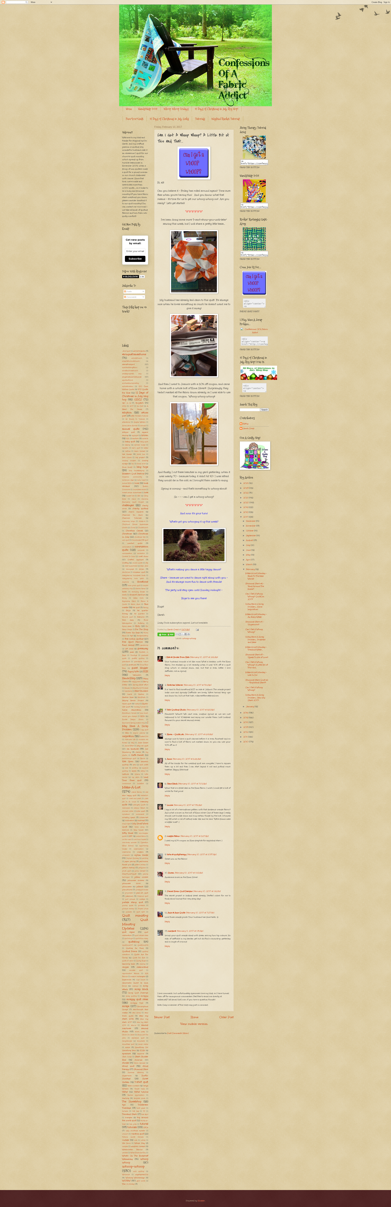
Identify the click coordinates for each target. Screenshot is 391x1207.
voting (143, 1140)
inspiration (128, 736)
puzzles (129, 912)
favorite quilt (127, 617)
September (251, 535)
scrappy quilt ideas (137, 999)
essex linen (138, 598)
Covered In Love (128, 556)
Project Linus (143, 909)
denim (141, 569)
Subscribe (135, 258)
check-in (142, 521)
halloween (137, 675)
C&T (138, 496)
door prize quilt (134, 585)
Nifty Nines (127, 833)
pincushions (127, 889)
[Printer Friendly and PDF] (166, 635)
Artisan (144, 435)
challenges (128, 505)
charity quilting (140, 508)
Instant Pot (144, 736)
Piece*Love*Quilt (134, 119)
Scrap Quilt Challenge (138, 993)
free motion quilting (134, 638)
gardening (144, 645)
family (145, 607)
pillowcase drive (131, 883)
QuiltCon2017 (127, 945)
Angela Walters (140, 422)
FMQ (137, 626)
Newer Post (162, 1017)
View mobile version (194, 1024)
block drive (141, 464)
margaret (172, 931)
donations (142, 581)
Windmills (126, 1175)
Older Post (226, 1017)
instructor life (130, 740)
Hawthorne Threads (140, 688)
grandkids (126, 662)
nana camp (139, 827)
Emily (124, 598)
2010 (246, 741)
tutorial (144, 1123)
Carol (134, 499)
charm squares (136, 512)
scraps (125, 1006)
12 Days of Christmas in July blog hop (135, 396)
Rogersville (126, 979)
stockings (138, 1060)
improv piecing (139, 733)
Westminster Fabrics (132, 1149)
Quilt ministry (135, 915)
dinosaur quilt (139, 572)
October (250, 530)
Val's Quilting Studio (176, 709)
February (250, 569)
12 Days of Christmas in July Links (169, 119)
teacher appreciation (136, 1095)
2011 (245, 736)
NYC (130, 836)
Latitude (125, 774)
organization (139, 849)
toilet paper (141, 1108)
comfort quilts (134, 543)
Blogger (201, 1200)
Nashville (125, 830)
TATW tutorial (141, 1092)
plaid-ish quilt (142, 893)
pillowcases (127, 886)
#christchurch (137, 358)
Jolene (138, 752)
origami (140, 852)
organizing (126, 852)
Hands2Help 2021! (147, 109)
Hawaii (127, 688)
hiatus (137, 704)
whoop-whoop (189, 638)
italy (132, 743)
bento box (141, 454)
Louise (170, 805)
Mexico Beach (139, 808)
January (250, 706)
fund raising (128, 645)
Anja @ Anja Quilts (176, 912)
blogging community (132, 477)
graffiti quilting (138, 658)
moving (141, 820)
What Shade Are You (138, 1153)
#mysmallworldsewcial (131, 377)
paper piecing (130, 861)
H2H (145, 671)
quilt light (141, 912)
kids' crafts (144, 765)
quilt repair (128, 932)
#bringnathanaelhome (134, 354)
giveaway (142, 648)
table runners (133, 1085)
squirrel (140, 1053)
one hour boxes (140, 839)
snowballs (141, 1041)
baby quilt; (144, 442)
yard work (141, 1181)
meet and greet (135, 798)
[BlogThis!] (179, 634)
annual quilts (130, 428)
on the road (126, 839)
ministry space (128, 817)
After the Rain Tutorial (139, 416)
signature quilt (138, 1038)
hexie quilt (126, 703)
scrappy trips (136, 1003)
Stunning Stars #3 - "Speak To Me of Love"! (256, 656)
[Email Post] (197, 629)
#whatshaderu (127, 386)
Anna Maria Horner (129, 426)
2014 (246, 722)
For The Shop (141, 629)
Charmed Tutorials (132, 518)
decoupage (130, 569)
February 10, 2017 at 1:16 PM (207, 891)
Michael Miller (127, 811)
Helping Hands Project (133, 700)
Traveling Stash (129, 1114)
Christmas (127, 533)
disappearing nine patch (133, 578)
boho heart (141, 480)
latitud (143, 771)
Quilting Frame (129, 951)
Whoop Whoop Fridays (176, 109)
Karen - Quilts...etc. (175, 734)
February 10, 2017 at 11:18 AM (189, 872)
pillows (140, 886)
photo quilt (126, 871)
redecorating (142, 967)
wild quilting (138, 1171)
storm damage (139, 1063)
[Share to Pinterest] (188, 634)
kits (126, 768)
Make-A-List (131, 787)
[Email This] (177, 634)
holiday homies (140, 707)
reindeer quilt (136, 970)
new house (138, 830)
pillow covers (141, 877)
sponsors (126, 1053)
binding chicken (129, 461)
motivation (129, 820)
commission (126, 547)
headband (128, 691)
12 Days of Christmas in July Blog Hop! (216, 109)
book (137, 483)
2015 (246, 717)
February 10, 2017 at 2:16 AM (204, 657)
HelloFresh (142, 697)
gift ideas (129, 648)
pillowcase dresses (136, 880)
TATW (125, 1092)
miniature (126, 814)
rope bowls (140, 980)
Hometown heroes (129, 713)
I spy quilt (144, 730)
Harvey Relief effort (140, 685)
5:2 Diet (140, 406)
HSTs (142, 716)
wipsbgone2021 (141, 1174)
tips (124, 1104)
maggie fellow (173, 836)
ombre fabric (141, 836)
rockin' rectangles (137, 976)
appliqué (135, 435)
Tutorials (200, 119)
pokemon (129, 896)
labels (134, 771)
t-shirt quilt (141, 1082)
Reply (167, 675)
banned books (139, 445)
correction (141, 553)
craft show (143, 556)
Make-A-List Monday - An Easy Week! (256, 615)
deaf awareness (131, 566)
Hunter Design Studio (132, 719)
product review (128, 909)
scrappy (144, 996)
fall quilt (136, 607)
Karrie (142, 758)
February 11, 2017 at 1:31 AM (190, 931)
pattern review (140, 865)
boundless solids (139, 490)
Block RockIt (127, 467)
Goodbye (133, 655)
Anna (169, 759)
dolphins (125, 582)
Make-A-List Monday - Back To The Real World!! (256, 576)
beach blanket (139, 451)
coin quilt (125, 540)
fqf (131, 635)
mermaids (126, 808)
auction (135, 438)
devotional (126, 572)
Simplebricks (127, 1041)
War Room (126, 1143)
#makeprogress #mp (132, 374)
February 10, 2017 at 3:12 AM (197, 685)
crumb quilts (137, 563)
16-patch (139, 403)
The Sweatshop (131, 1101)
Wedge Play (139, 1143)
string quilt (128, 1066)
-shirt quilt (126, 351)
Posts (129, 291)
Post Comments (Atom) (178, 1033)
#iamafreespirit (128, 364)
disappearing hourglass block (133, 575)
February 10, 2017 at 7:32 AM (188, 805)
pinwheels (129, 893)
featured (140, 617)
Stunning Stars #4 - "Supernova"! (254, 623)
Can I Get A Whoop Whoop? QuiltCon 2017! (254, 596)
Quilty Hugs (141, 961)
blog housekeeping (136, 471)
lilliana (137, 774)
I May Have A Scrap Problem (135, 726)
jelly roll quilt (142, 745)
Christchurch (143, 528)
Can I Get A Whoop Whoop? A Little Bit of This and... (256, 665)
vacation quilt (137, 1133)
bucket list (130, 496)
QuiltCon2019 (143, 945)
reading (142, 964)
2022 (246, 492)
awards (145, 438)
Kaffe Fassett (137, 755)
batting (127, 451)
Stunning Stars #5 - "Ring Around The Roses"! (254, 586)
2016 (124, 406)
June (248, 550)
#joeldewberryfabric (129, 367)
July (248, 545)
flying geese (127, 626)
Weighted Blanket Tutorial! (225, 119)
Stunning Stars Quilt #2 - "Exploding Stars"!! (256, 681)
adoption (127, 412)
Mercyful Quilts (139, 805)
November (251, 525)
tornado (125, 1111)
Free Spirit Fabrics (132, 642)
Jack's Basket (143, 743)
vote (135, 1140)
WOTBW (126, 1180)
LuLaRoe (140, 784)
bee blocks (127, 454)
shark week (140, 1032)
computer (141, 550)
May (248, 554)
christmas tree (140, 537)
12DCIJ (138, 399)
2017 (131, 406)
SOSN (142, 1050)
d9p (146, 563)
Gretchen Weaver (175, 685)
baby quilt (130, 441)
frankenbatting (142, 636)
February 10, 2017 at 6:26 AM (187, 759)
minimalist (140, 814)
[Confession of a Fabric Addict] (254, 157)
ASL (127, 438)
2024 (246, 483)
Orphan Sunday (132, 858)
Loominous (126, 784)
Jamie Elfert (129, 746)
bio (133, 464)
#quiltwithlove (127, 380)
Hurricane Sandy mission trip (133, 723)
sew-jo (133, 1025)
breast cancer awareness (131, 493)
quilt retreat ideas (141, 935)
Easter (124, 592)
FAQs (128, 610)
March (249, 564)
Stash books (127, 1057)
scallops (135, 986)
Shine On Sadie (128, 1035)
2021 (246, 497)
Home (129, 109)
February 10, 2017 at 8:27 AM (195, 836)
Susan (171, 872)
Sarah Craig (248, 428)
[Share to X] (182, 634)
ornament (126, 855)
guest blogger (140, 667)
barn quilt (136, 448)
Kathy (245, 424)
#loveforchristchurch (130, 371)
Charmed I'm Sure (132, 515)
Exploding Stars (129, 601)
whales (125, 1153)
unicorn (125, 1134)
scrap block (141, 989)
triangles (128, 1117)
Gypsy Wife (133, 671)
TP (144, 1111)
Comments (131, 297)
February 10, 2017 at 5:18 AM (200, 709)
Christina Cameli (134, 530)
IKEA (127, 733)
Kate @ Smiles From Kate (177, 657)
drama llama (140, 589)
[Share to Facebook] (185, 634)
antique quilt (128, 432)
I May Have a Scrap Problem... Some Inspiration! (254, 607)
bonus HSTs (127, 483)
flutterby (141, 623)
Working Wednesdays (135, 1177)
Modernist (144, 817)
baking (127, 445)
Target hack (140, 1089)
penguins (142, 868)
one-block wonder (129, 842)
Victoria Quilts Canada (133, 1137)
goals (132, 652)
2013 (246, 727)
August (250, 540)
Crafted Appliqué (136, 559)
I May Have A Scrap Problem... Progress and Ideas (255, 640)
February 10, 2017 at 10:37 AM (201, 854)
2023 (246, 488)
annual (143, 426)
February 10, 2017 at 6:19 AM (199, 734)
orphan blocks (141, 855)
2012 (246, 732)
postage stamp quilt (132, 902)
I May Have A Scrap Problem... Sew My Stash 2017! (255, 698)
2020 (246, 502)
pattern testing (128, 867)
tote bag (135, 1111)
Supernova (126, 1075)
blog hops (142, 466)
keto (134, 765)
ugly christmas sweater (135, 1131)
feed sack (128, 620)
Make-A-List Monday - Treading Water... (256, 648)
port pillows (130, 899)
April (248, 559)
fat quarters (139, 614)
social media (143, 1044)
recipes (125, 967)
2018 (246, 512)
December (251, 521)
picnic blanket (140, 871)
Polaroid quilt (142, 896)
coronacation (127, 553)
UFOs (145, 1127)
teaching (125, 1098)
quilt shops (128, 938)
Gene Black (172, 783)
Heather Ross (128, 697)
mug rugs (126, 824)
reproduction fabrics (130, 973)
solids (127, 1047)
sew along (136, 1013)
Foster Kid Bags (133, 632)
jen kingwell (133, 749)
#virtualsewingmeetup (130, 383)
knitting (135, 768)
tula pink (133, 1124)
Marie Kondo (137, 792)
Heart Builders (141, 691)
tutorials (132, 1127)
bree (146, 492)
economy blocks (138, 592)
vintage (125, 1140)
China (132, 528)
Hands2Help (128, 678)
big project (140, 457)
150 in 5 (126, 403)
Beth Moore (127, 457)
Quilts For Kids (139, 958)
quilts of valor (127, 961)
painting (145, 858)
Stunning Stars (141, 1069)
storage (125, 1063)
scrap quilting (131, 996)
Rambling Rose (128, 964)
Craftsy (125, 563)
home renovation (131, 710)
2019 (246, 507)
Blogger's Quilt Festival (133, 473)
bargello (125, 448)
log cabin (135, 777)
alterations (126, 422)
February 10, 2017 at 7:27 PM (200, 912)
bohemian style (128, 480)
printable (141, 905)
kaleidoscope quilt (129, 758)
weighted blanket (138, 1146)
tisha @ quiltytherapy (176, 854)
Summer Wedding (136, 1072)
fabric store (135, 604)
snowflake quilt (128, 1044)
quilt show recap (141, 938)
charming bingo (128, 521)
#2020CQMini (139, 351)
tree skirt (144, 1114)
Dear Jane (144, 566)
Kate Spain (127, 761)
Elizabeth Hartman (137, 594)
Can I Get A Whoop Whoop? (254, 631)
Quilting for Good (135, 948)
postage (142, 899)
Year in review (128, 1184)
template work (139, 1098)
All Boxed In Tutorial (135, 419)
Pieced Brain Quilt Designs (180, 891)
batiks (146, 448)
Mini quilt (141, 811)
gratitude (132, 664)
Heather (141, 694)
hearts (129, 694)
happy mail (136, 682)
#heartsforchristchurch (131, 361)
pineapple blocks (142, 890)
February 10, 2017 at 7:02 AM (192, 783)
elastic (124, 595)
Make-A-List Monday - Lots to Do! (256, 673)
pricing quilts (127, 905)
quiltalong (133, 941)
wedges (125, 1146)
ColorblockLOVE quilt (140, 540)
